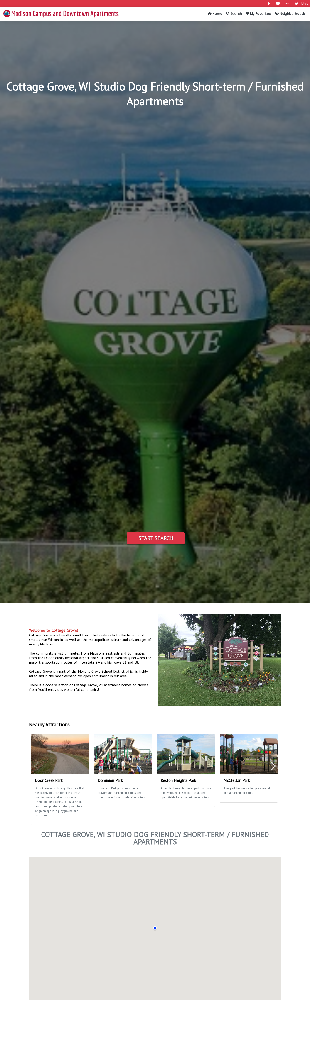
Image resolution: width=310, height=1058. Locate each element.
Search (235, 13)
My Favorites (260, 13)
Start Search (155, 538)
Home (217, 13)
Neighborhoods (292, 13)
